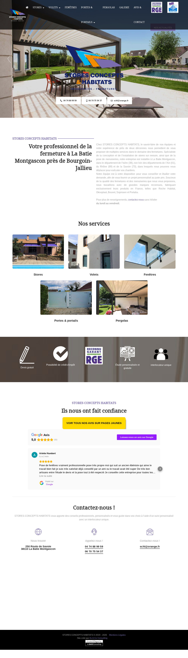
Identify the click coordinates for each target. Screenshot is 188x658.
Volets (54, 7)
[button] (28, 468)
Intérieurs (25, 272)
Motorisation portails (53, 318)
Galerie (124, 7)
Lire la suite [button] (45, 476)
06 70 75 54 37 (94, 101)
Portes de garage (79, 284)
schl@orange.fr (120, 101)
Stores (38, 7)
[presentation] (9, 59)
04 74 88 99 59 (69, 101)
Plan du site (94, 656)
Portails (53, 284)
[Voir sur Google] (34, 455)
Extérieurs (51, 272)
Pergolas (109, 7)
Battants (107, 272)
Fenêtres (71, 7)
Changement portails (79, 318)
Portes (65, 302)
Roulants (80, 272)
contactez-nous (136, 199)
